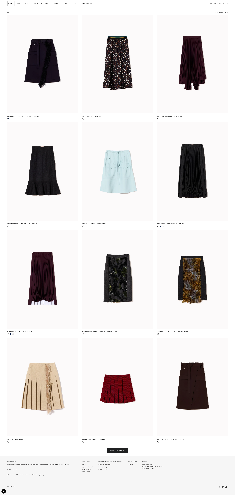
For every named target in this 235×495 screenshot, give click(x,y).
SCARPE (48, 3)
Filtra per (214, 12)
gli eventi (63, 464)
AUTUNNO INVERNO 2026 (33, 3)
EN (214, 3)
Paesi (84, 464)
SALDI (19, 3)
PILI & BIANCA (67, 3)
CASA (76, 3)
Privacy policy (102, 467)
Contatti (130, 464)
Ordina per (223, 12)
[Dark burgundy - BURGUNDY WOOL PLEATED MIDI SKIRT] (163, 226)
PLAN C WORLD (87, 3)
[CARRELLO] (227, 3)
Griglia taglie (86, 471)
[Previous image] (9, 64)
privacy (41, 475)
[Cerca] (207, 3)
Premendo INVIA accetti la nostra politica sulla (26, 475)
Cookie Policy (102, 469)
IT (217, 3)
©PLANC (9, 486)
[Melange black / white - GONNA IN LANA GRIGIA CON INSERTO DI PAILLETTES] (160, 334)
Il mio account (86, 469)
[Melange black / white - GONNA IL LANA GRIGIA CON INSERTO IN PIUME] (85, 334)
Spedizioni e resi (87, 467)
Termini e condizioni (104, 464)
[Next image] (75, 64)
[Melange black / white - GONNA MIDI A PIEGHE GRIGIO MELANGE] (13, 334)
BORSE (56, 3)
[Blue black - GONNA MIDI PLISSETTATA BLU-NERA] (160, 226)
